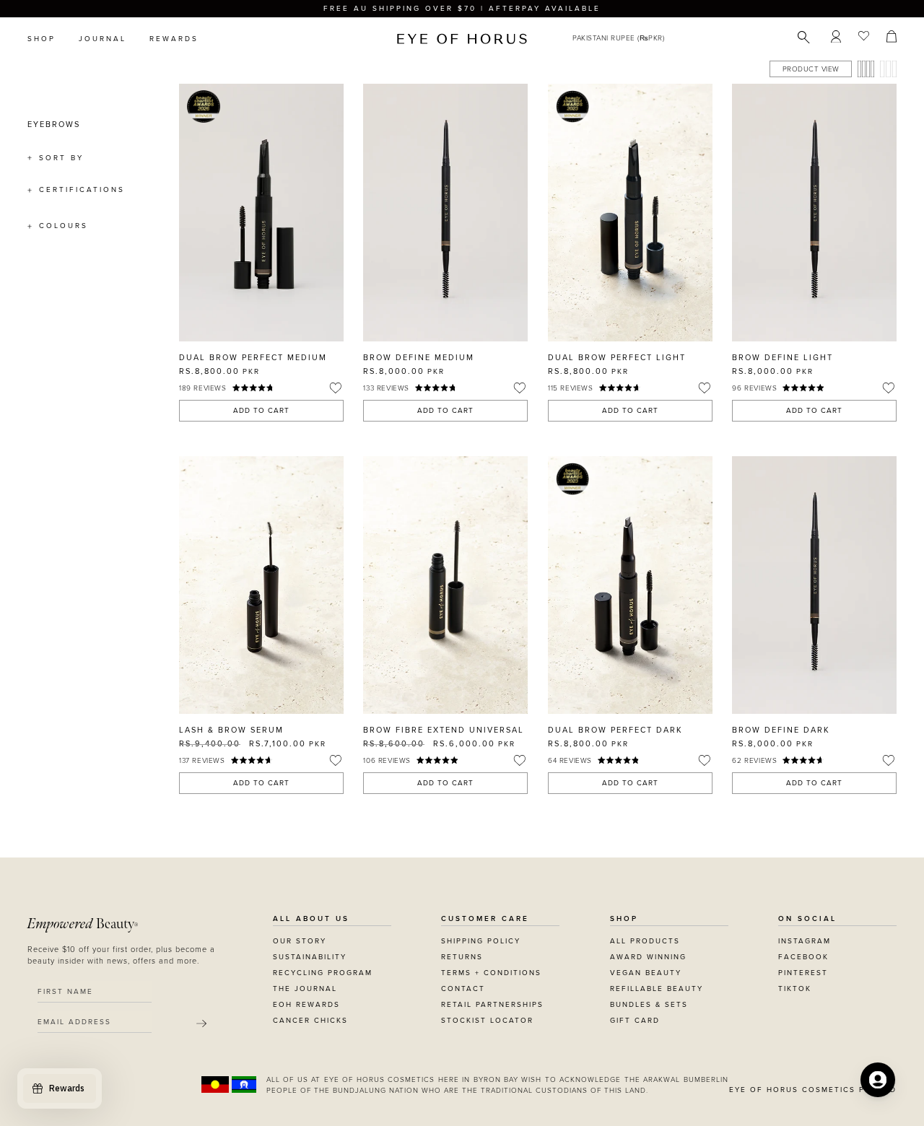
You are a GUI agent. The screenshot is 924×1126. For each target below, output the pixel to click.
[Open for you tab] (877, 1079)
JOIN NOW (550, 628)
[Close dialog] (730, 379)
